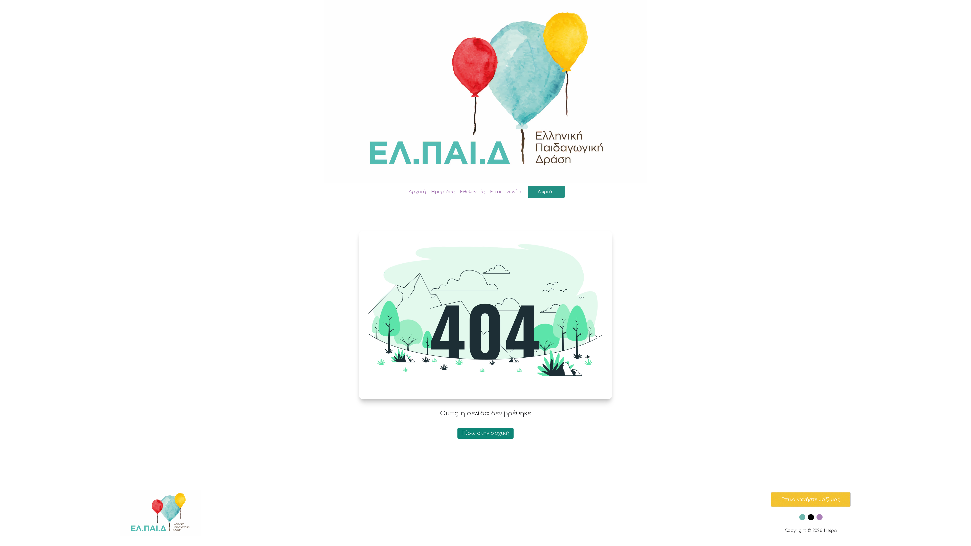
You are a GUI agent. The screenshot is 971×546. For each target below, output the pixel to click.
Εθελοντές (472, 191)
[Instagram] (819, 517)
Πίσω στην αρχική (485, 433)
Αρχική (417, 191)
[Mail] (811, 517)
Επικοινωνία (505, 191)
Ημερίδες (443, 191)
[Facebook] (802, 517)
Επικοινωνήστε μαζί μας (810, 499)
